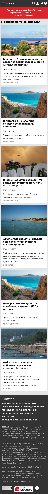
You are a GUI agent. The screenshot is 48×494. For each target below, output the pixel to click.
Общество (8, 265)
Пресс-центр (8, 410)
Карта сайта (8, 417)
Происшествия (10, 82)
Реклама (6, 403)
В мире (6, 388)
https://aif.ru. (33, 477)
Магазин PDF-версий (26, 410)
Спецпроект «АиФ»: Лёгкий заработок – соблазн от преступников (24, 12)
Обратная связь (10, 413)
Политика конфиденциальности (16, 481)
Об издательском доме (24, 403)
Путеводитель (26, 413)
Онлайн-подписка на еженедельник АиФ (23, 407)
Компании (8, 141)
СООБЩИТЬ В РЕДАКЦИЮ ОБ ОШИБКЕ (19, 420)
